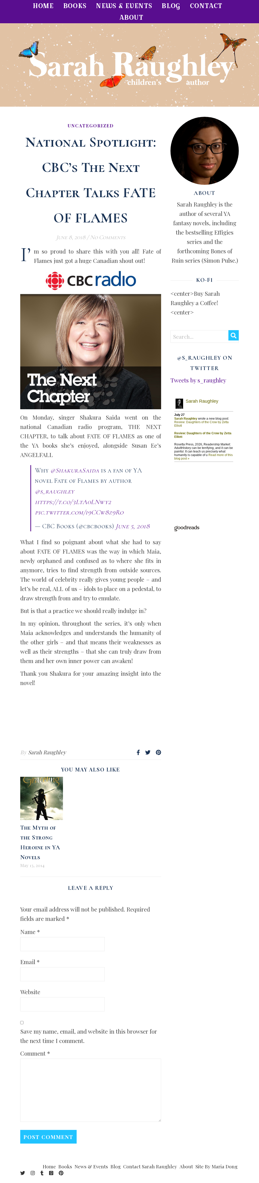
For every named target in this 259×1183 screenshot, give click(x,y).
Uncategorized (91, 126)
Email (30, 962)
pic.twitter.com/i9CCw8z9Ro (79, 512)
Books (75, 5)
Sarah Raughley (47, 752)
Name (30, 932)
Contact (206, 5)
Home (43, 5)
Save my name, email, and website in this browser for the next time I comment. (88, 1035)
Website (30, 992)
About (131, 17)
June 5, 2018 (133, 526)
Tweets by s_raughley (198, 380)
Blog (171, 5)
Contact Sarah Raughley (150, 1166)
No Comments (107, 237)
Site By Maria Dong (217, 1166)
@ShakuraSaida (74, 470)
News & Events (124, 5)
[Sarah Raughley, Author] (129, 65)
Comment (35, 1053)
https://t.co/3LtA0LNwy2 (73, 502)
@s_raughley (54, 491)
